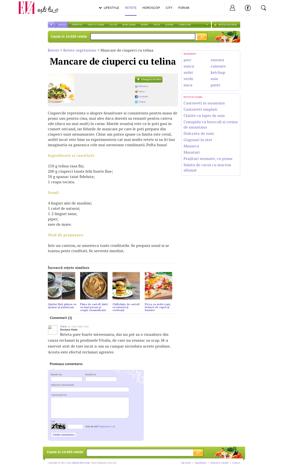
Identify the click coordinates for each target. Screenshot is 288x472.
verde (188, 78)
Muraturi (192, 152)
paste (215, 85)
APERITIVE (77, 24)
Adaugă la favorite (151, 79)
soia (214, 78)
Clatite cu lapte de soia (204, 115)
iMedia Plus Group (81, 462)
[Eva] (29, 4)
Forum (183, 7)
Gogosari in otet (198, 139)
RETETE (62, 24)
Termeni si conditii (219, 462)
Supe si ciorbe (96, 24)
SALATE (113, 24)
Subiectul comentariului (62, 384)
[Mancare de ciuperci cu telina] (89, 88)
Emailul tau (90, 374)
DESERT (145, 24)
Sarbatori (184, 24)
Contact (236, 462)
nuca (188, 85)
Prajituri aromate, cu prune (208, 158)
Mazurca (191, 146)
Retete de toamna (193, 97)
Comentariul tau (59, 394)
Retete (53, 50)
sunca (189, 66)
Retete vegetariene (79, 50)
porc (188, 59)
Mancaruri (129, 24)
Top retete (186, 462)
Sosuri (169, 24)
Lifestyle (111, 7)
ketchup (218, 72)
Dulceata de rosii (199, 133)
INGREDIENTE (190, 54)
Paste (157, 24)
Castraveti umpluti (200, 109)
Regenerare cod (107, 426)
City (169, 7)
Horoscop (151, 7)
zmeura (217, 59)
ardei (188, 72)
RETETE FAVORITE (227, 24)
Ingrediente (200, 462)
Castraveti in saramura (204, 103)
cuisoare (218, 66)
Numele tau (56, 374)
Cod (53, 421)
